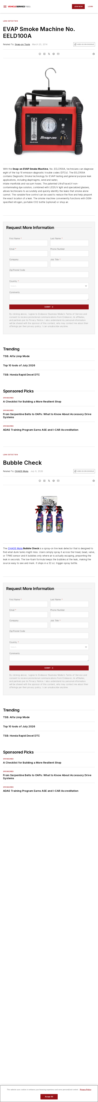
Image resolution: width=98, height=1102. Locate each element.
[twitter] (49, 54)
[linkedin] (44, 54)
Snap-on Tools (22, 44)
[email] (58, 54)
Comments (14, 292)
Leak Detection (10, 21)
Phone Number (57, 249)
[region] (49, 1093)
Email (12, 249)
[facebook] (40, 54)
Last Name (56, 238)
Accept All (49, 1097)
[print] (93, 54)
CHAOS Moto (21, 471)
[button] (5, 6)
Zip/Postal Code (17, 270)
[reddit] (53, 54)
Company (14, 259)
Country (14, 281)
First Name (15, 238)
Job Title (55, 259)
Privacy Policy (85, 1090)
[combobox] (49, 286)
